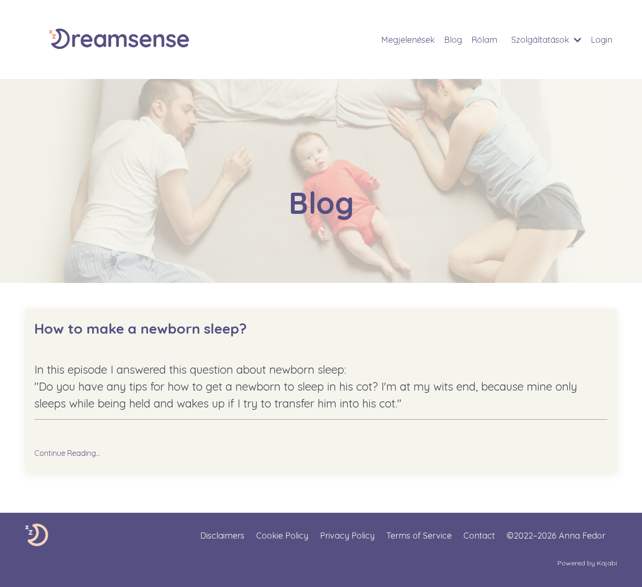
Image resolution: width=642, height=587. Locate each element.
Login (601, 39)
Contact (479, 535)
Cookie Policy (282, 535)
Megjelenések (408, 39)
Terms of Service (419, 535)
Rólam (484, 39)
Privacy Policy (347, 535)
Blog (453, 39)
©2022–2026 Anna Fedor (556, 535)
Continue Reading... (67, 453)
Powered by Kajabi (587, 563)
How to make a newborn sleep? (140, 328)
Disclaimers (222, 535)
